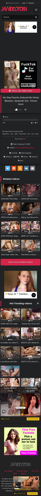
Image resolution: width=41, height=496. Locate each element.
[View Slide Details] (10, 385)
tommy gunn (29, 148)
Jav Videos (8, 471)
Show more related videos (20, 262)
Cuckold (14, 153)
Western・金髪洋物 (12, 157)
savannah (19, 148)
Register (31, 3)
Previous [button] (3, 384)
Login (24, 3)
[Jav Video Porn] (19, 9)
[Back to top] (34, 489)
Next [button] (37, 384)
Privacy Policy (22, 471)
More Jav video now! (21, 91)
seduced (34, 157)
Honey (25, 157)
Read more (19, 139)
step (21, 160)
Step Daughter (26, 153)
